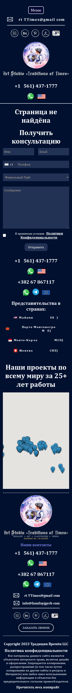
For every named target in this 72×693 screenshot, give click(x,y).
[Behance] (25, 33)
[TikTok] (46, 33)
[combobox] (10, 164)
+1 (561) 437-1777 (36, 86)
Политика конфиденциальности (36, 650)
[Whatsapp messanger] (31, 96)
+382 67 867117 (36, 282)
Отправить (36, 247)
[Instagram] (15, 33)
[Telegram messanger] (35, 292)
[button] (53, 470)
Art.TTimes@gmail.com (40, 19)
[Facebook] (56, 33)
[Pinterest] (35, 33)
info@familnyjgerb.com (41, 603)
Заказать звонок (36, 628)
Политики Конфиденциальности (42, 235)
